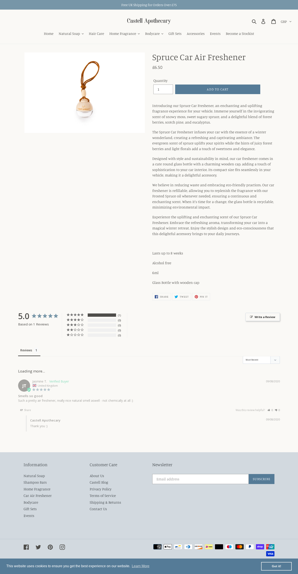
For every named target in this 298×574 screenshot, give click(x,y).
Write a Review (265, 317)
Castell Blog (99, 482)
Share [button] (27, 410)
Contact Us (98, 508)
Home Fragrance (37, 489)
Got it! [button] (276, 566)
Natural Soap (34, 475)
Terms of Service (103, 495)
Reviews (26, 350)
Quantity (160, 80)
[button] (270, 410)
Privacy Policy (100, 489)
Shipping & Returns (105, 502)
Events (29, 515)
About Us (97, 475)
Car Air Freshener (38, 495)
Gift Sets (30, 508)
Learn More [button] (140, 566)
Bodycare (31, 502)
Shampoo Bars (35, 482)
